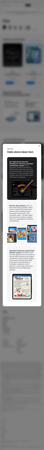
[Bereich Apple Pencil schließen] (39, 146)
